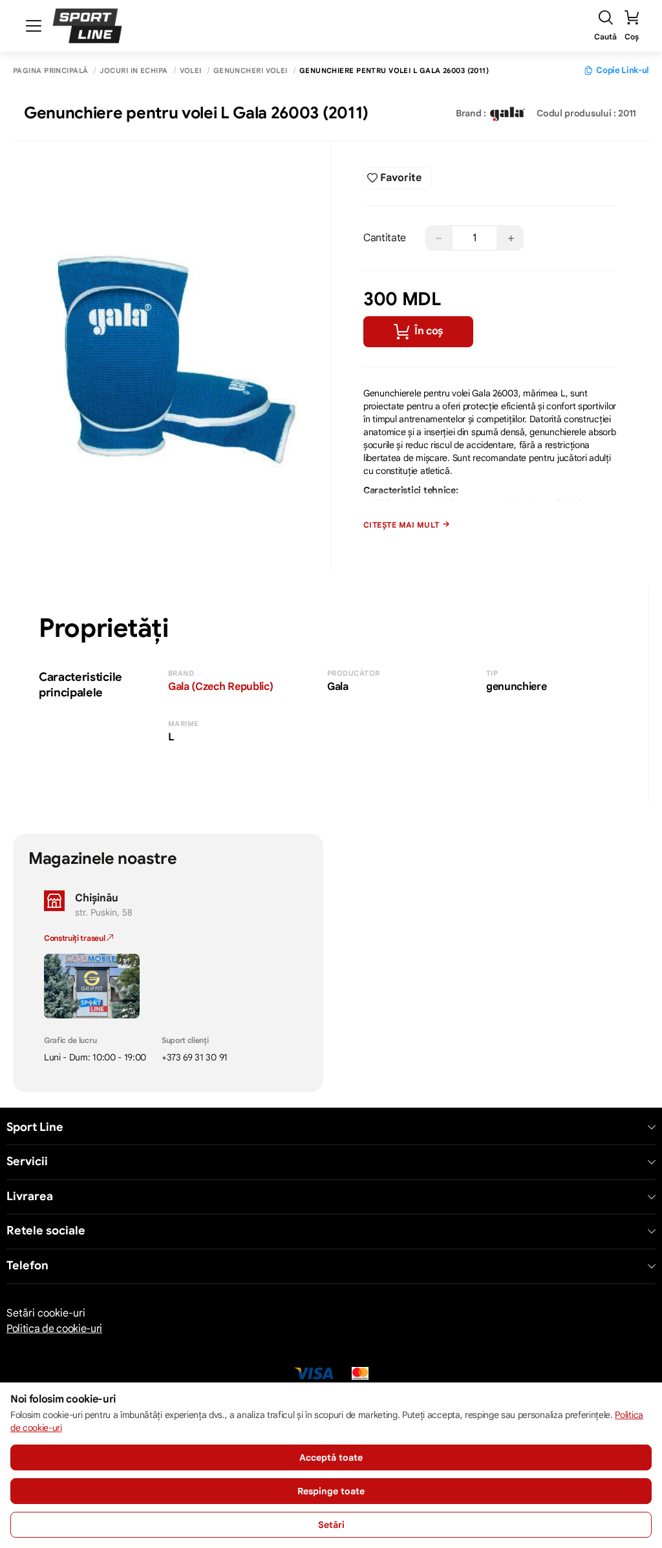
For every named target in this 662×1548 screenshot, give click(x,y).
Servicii (27, 1161)
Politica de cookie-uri (54, 1328)
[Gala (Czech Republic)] (507, 113)
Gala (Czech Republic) (220, 686)
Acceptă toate (331, 1457)
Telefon (27, 1266)
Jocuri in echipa (133, 70)
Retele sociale (45, 1231)
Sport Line (34, 1127)
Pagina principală (50, 70)
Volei (191, 70)
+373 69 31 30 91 (195, 1057)
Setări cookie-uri (45, 1313)
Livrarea (29, 1196)
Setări (331, 1525)
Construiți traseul (75, 938)
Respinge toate (331, 1491)
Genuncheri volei (250, 70)
